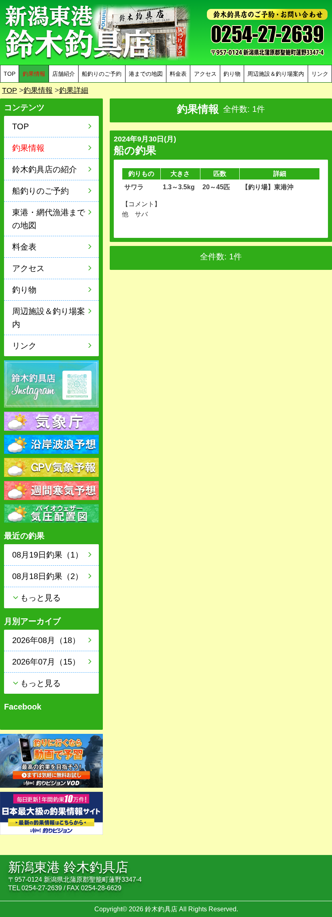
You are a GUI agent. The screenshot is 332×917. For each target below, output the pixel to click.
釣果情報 (38, 90)
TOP (9, 74)
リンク (319, 74)
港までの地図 (146, 74)
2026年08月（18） (46, 640)
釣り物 (231, 74)
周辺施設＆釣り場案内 (275, 74)
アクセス (205, 74)
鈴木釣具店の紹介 (44, 169)
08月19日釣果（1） (47, 554)
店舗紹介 (63, 74)
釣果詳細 (73, 90)
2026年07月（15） (46, 661)
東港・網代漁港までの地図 (48, 219)
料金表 (178, 74)
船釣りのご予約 (101, 74)
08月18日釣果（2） (47, 576)
